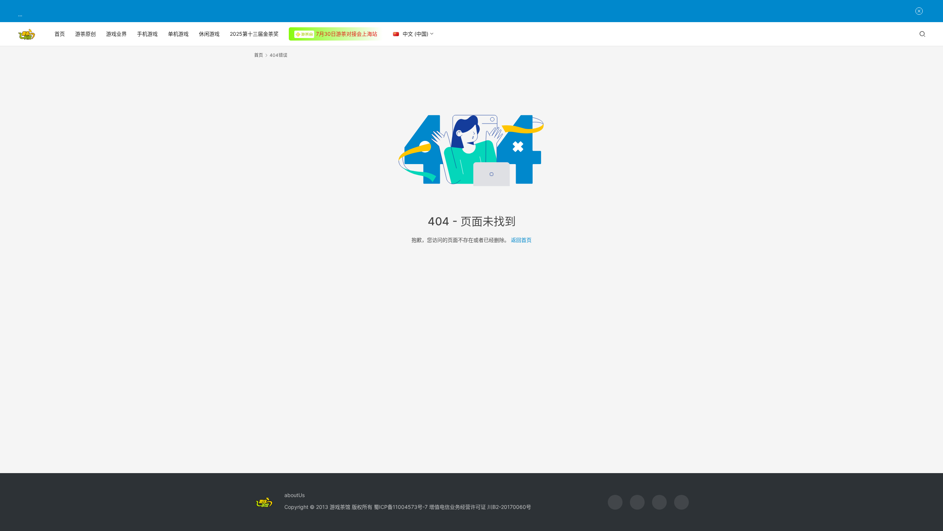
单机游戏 (178, 34)
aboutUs (294, 495)
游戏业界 (116, 34)
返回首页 (521, 240)
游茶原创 (85, 34)
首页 (60, 34)
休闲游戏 (209, 34)
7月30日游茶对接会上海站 (346, 34)
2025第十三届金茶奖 (254, 34)
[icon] (615, 502)
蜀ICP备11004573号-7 (401, 507)
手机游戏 (147, 34)
